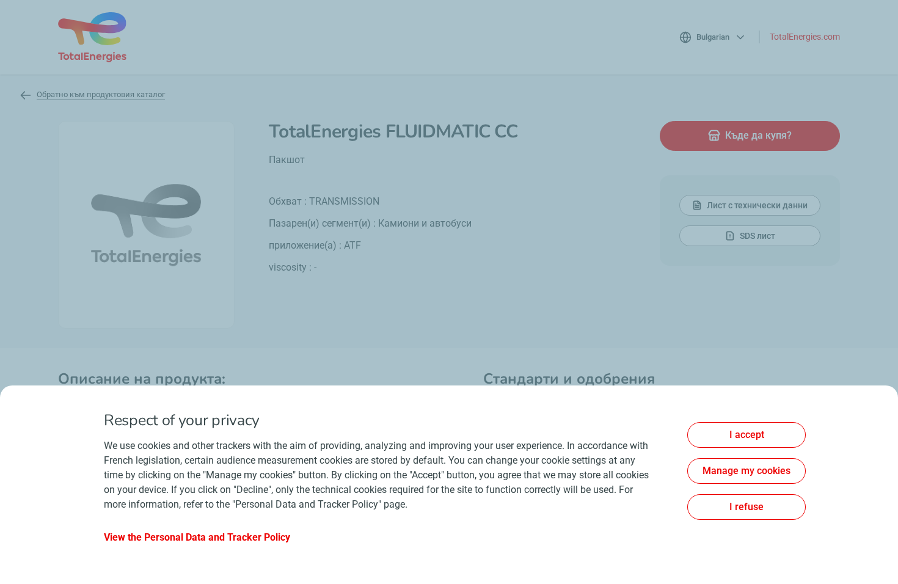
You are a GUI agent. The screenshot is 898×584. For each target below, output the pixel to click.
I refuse (746, 507)
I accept (746, 434)
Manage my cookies (746, 470)
